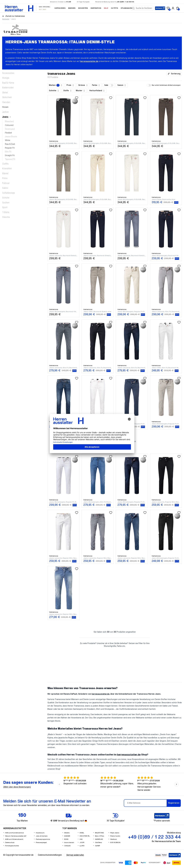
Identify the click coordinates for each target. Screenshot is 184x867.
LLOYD (82, 845)
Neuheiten (83, 8)
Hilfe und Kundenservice (14, 833)
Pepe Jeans (114, 833)
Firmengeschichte (12, 845)
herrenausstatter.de (89, 61)
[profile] (173, 8)
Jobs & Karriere (41, 836)
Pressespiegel (41, 842)
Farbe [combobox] (94, 85)
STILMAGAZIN (126, 8)
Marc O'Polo (99, 836)
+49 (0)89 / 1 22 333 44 (125, 2)
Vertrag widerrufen (75, 855)
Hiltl (81, 839)
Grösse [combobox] (81, 85)
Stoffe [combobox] (66, 91)
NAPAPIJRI (99, 839)
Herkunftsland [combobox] (95, 91)
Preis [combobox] (69, 85)
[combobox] (144, 8)
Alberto (67, 833)
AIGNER (67, 836)
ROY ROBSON (115, 842)
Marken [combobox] (53, 85)
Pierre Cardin (115, 836)
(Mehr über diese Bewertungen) (17, 787)
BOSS (66, 839)
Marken (71, 8)
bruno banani (69, 842)
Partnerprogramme (43, 839)
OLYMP (97, 845)
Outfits (114, 8)
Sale (106, 8)
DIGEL (82, 833)
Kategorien (60, 8)
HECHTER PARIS (85, 836)
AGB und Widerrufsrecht (14, 839)
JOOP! (82, 842)
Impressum (40, 833)
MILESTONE (99, 833)
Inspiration (96, 8)
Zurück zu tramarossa (15, 16)
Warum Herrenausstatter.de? (15, 836)
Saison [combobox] (120, 85)
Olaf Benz (98, 842)
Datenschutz (9, 842)
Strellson (113, 839)
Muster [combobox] (79, 91)
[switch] (111, 85)
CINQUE (67, 845)
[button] (109, 85)
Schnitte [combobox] (52, 91)
